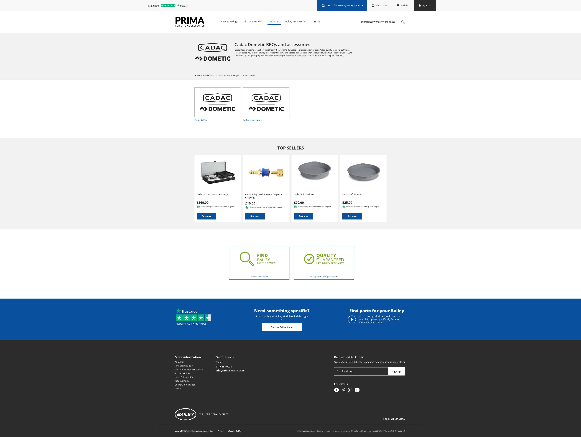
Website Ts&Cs (234, 431)
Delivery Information (185, 384)
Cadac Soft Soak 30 (304, 194)
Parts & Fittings (229, 21)
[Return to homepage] (190, 22)
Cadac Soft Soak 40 (352, 194)
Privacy (221, 431)
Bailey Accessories (295, 21)
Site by (394, 418)
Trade (317, 21)
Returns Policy (182, 380)
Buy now (206, 216)
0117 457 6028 (224, 366)
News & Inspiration (184, 377)
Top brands (274, 21)
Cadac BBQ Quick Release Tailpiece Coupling (263, 196)
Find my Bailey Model (282, 327)
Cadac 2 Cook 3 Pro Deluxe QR (213, 194)
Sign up (396, 371)
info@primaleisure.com (230, 370)
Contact (178, 388)
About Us (179, 362)
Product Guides (182, 373)
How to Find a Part (184, 365)
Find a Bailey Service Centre (189, 369)
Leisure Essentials (253, 21)
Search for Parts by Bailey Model (341, 6)
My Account (381, 5)
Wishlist (405, 5)
